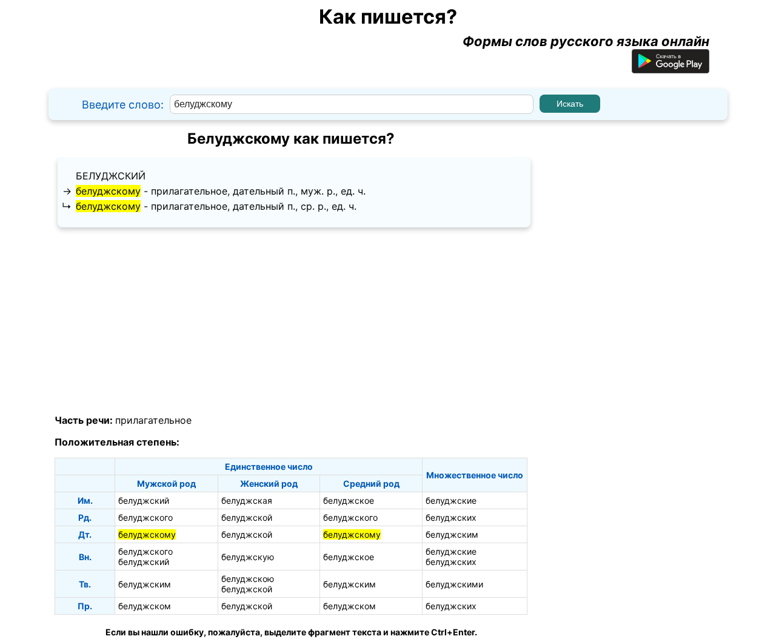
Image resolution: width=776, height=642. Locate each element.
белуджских (451, 517)
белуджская (246, 500)
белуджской (246, 517)
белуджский (111, 176)
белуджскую (247, 557)
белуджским (452, 534)
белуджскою (247, 578)
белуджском (144, 606)
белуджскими (454, 584)
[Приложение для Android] (670, 68)
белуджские (451, 500)
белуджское (348, 500)
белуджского (145, 517)
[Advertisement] (291, 321)
